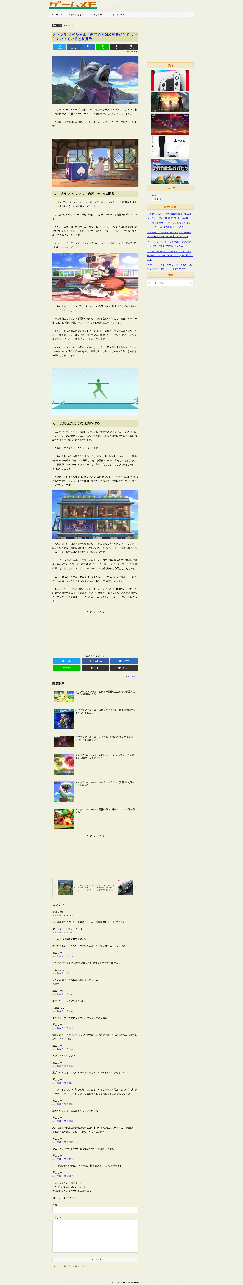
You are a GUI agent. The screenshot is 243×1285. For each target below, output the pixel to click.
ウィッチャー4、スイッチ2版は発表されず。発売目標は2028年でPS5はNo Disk (170, 244)
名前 (54, 1205)
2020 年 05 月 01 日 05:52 (62, 1104)
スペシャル (69, 25)
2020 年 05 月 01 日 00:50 (62, 1066)
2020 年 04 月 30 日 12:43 (62, 994)
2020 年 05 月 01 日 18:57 (62, 1142)
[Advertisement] (95, 632)
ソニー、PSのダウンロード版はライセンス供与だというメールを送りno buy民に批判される (170, 255)
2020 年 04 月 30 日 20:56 (62, 1049)
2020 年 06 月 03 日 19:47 (62, 1176)
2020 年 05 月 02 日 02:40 (62, 1159)
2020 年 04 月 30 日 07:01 (62, 932)
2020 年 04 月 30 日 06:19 (62, 916)
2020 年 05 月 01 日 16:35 (62, 1121)
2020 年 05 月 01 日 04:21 (62, 1083)
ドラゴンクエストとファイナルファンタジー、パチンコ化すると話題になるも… (169, 225)
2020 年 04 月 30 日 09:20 (62, 956)
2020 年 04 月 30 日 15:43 (62, 1011)
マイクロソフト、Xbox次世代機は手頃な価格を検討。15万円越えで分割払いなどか (169, 215)
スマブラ (58, 25)
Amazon (156, 195)
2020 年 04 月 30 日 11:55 (62, 973)
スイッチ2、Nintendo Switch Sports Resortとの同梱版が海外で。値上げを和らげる (169, 234)
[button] (191, 282)
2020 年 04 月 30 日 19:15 (62, 1028)
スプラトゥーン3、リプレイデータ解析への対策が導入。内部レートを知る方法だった (169, 267)
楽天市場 (156, 199)
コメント (57, 1217)
